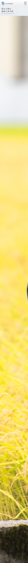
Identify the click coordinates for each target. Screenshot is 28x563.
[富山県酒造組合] (7, 3)
